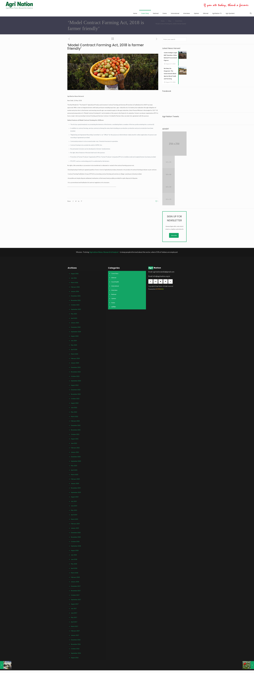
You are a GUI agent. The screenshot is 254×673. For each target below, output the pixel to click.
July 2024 (74, 340)
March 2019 (74, 519)
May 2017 (74, 617)
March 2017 (74, 626)
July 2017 (74, 608)
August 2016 (74, 657)
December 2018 (75, 532)
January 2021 (75, 452)
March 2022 (74, 416)
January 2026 (75, 291)
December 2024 (75, 327)
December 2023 (75, 367)
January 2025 (75, 323)
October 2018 (75, 541)
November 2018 (76, 537)
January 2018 (75, 581)
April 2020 (74, 470)
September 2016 (76, 653)
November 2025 (76, 300)
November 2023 (76, 372)
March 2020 (74, 474)
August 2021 (74, 439)
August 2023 (74, 385)
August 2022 (74, 403)
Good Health (115, 282)
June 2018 (74, 559)
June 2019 (74, 506)
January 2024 (75, 363)
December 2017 (75, 586)
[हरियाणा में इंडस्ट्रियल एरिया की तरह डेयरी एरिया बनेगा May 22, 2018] (5, 665)
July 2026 (74, 278)
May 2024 (74, 345)
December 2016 (75, 640)
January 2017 (75, 635)
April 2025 (74, 318)
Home (162, 21)
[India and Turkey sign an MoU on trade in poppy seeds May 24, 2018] (248, 665)
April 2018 (74, 568)
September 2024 (76, 331)
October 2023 (75, 376)
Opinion (113, 298)
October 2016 (75, 648)
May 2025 (74, 314)
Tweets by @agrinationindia (170, 120)
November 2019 (76, 488)
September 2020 (76, 461)
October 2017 (75, 595)
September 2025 (76, 309)
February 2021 (75, 448)
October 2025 (75, 305)
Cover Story (178, 21)
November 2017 (76, 590)
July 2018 (74, 555)
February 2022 (75, 421)
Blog (169, 21)
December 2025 (75, 296)
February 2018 (75, 577)
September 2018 (76, 546)
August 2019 (74, 497)
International (115, 286)
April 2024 (74, 349)
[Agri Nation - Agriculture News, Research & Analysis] (19, 5)
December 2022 (75, 389)
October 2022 (75, 398)
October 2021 (75, 434)
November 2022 (76, 394)
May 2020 (74, 465)
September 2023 (76, 381)
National (113, 294)
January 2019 (75, 528)
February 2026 (75, 287)
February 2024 (75, 358)
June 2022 (74, 407)
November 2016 (76, 644)
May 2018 (74, 564)
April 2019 (74, 515)
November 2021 (76, 430)
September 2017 (76, 599)
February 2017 (75, 631)
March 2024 (74, 354)
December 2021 (75, 425)
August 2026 (74, 273)
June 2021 (74, 443)
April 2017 (74, 622)
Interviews (114, 290)
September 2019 (76, 492)
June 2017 (74, 613)
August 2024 (74, 336)
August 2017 (74, 604)
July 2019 (74, 501)
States (113, 302)
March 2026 (74, 282)
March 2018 (74, 573)
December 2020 (75, 456)
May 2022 (74, 412)
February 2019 (75, 523)
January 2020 (75, 483)
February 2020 (75, 479)
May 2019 (74, 510)
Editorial (113, 277)
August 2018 (74, 550)
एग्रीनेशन (113, 307)
